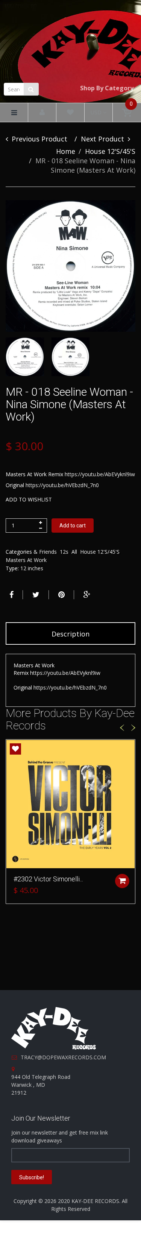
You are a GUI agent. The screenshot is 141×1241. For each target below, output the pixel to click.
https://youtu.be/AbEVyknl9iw (100, 474)
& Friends (45, 551)
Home (65, 151)
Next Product (102, 138)
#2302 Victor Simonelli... (48, 879)
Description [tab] (70, 633)
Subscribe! (31, 1177)
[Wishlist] (70, 112)
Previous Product (39, 138)
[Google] (86, 594)
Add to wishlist (29, 499)
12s (64, 551)
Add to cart (72, 526)
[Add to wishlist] (15, 749)
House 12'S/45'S (110, 151)
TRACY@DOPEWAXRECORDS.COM (63, 1057)
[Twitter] (35, 594)
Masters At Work (26, 560)
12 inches (31, 568)
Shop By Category (106, 88)
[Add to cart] (122, 881)
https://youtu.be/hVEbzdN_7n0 (62, 485)
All (74, 551)
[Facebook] (10, 594)
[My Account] (42, 112)
